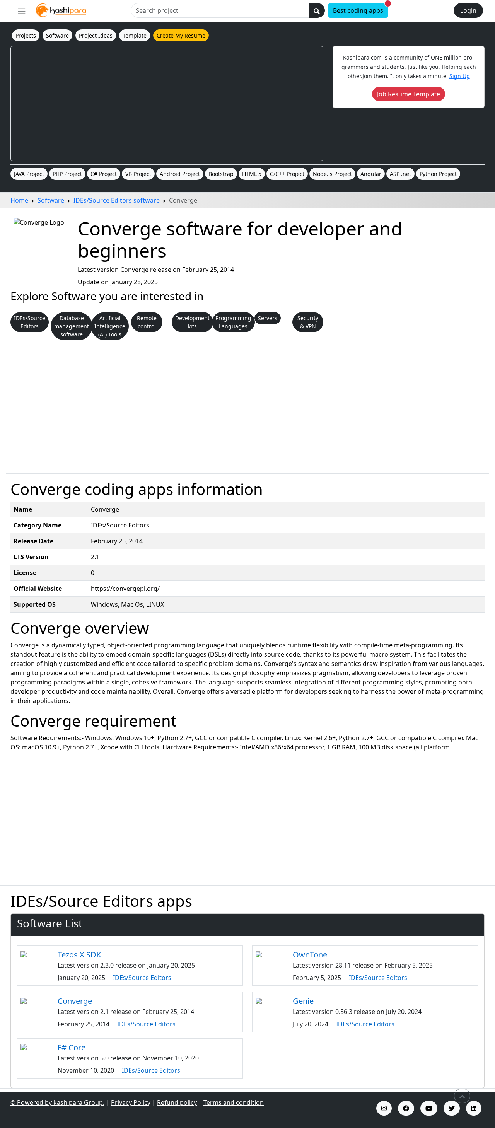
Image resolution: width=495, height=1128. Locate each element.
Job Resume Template (408, 94)
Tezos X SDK (79, 954)
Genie (303, 1001)
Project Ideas (96, 35)
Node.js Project (332, 173)
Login (468, 10)
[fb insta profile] (406, 1108)
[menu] (21, 11)
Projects (25, 35)
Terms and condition (233, 1102)
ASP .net (400, 173)
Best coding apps (360, 9)
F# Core (71, 1047)
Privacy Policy (130, 1102)
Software (57, 35)
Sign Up (459, 76)
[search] (317, 10)
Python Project (438, 173)
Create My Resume (181, 35)
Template (135, 35)
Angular (370, 173)
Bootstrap (221, 173)
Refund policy (177, 1102)
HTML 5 (251, 173)
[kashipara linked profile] (473, 1108)
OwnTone (310, 954)
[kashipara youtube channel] (428, 1108)
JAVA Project (29, 173)
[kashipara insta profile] (384, 1108)
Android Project (180, 173)
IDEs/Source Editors (142, 977)
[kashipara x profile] (452, 1108)
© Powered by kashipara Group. (57, 1102)
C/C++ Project (287, 173)
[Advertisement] (167, 103)
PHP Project (67, 173)
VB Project (138, 173)
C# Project (103, 173)
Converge (75, 1001)
